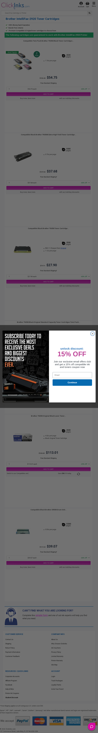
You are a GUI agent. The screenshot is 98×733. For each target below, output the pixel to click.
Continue (72, 382)
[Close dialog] (92, 334)
